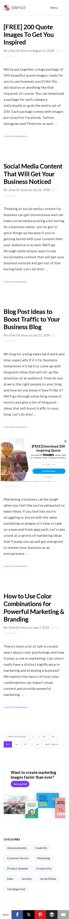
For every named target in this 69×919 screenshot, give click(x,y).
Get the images (49, 471)
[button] (48, 450)
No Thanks (48, 477)
